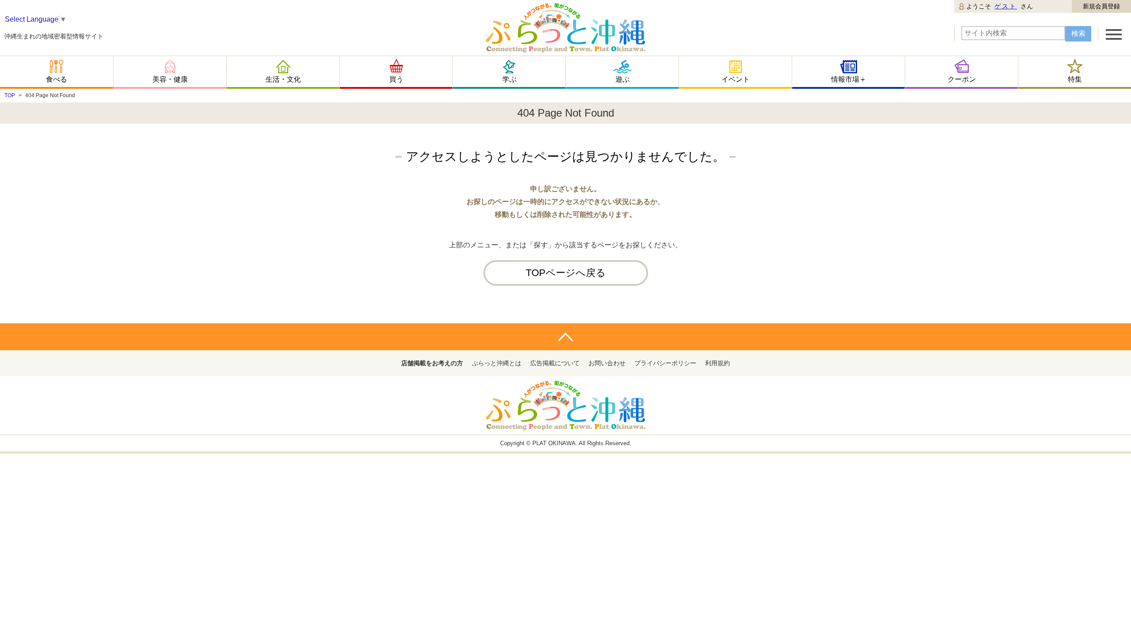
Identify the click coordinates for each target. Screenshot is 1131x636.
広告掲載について (555, 363)
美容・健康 (170, 79)
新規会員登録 (1101, 6)
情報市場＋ (848, 79)
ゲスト (1005, 6)
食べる (56, 79)
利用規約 (717, 363)
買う (396, 79)
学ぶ (509, 79)
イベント (735, 79)
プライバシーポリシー (665, 363)
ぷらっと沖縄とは (496, 363)
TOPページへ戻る (566, 272)
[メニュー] (1113, 34)
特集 (1075, 79)
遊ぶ (622, 79)
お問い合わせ (607, 363)
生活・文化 (283, 79)
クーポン (962, 79)
